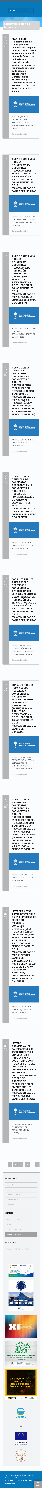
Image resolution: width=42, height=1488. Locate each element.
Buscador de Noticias (14, 1229)
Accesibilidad (10, 1483)
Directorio (10, 1204)
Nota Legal (9, 1480)
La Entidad (10, 1185)
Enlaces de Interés (13, 1219)
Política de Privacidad (22, 1480)
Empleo (9, 1224)
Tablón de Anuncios (14, 1234)
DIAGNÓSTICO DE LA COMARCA (18, 1249)
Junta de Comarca (13, 1200)
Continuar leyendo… (20, 134)
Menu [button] (38, 1485)
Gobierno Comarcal (13, 1195)
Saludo (9, 1190)
